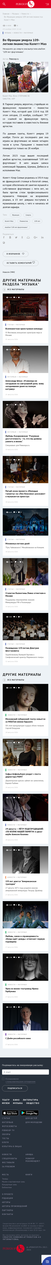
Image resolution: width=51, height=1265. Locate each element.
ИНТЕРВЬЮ (11, 377)
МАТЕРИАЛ (28, 33)
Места (5, 1174)
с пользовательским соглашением (20, 1081)
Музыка (15, 13)
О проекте (7, 1194)
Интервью (7, 1122)
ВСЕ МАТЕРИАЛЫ (15, 289)
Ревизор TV (8, 1130)
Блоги (5, 1142)
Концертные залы (9, 1184)
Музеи (6, 1103)
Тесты (5, 1138)
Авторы (6, 1202)
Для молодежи (34, 1122)
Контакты (7, 1214)
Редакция (7, 1198)
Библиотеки (7, 1187)
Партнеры (7, 1210)
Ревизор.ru (14, 59)
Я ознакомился (12, 1079)
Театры (5, 1179)
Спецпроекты (9, 1158)
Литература (30, 1099)
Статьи (6, 1118)
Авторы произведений (11, 1206)
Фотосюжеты (9, 1126)
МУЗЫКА (8, 33)
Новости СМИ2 (9, 272)
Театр (6, 1099)
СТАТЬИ (10, 325)
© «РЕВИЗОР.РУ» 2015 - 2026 (37, 1248)
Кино (16, 1099)
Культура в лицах (11, 1146)
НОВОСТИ (18, 33)
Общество (32, 1103)
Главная (6, 13)
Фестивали (8, 1162)
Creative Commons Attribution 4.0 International (22, 1238)
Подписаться (15, 1088)
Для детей (31, 1118)
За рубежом (8, 1166)
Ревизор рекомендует (33, 1159)
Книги (29, 1174)
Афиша (29, 1154)
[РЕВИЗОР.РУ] (25, 4)
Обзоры (6, 1134)
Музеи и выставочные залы (11, 1181)
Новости (25, 13)
